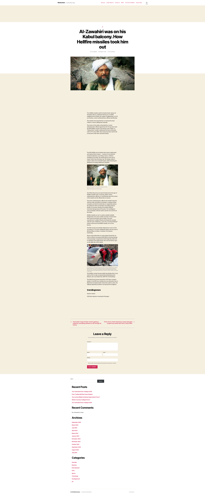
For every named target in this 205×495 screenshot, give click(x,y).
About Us (103, 2)
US (102, 26)
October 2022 (75, 444)
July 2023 (74, 428)
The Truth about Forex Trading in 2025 (82, 391)
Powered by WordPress (86, 492)
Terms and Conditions (130, 2)
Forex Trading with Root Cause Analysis (82, 394)
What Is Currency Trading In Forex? (81, 399)
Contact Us (117, 2)
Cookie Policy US (110, 2)
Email (104, 352)
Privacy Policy (139, 2)
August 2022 (75, 450)
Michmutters (61, 2)
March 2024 (75, 425)
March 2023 (75, 433)
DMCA (122, 2)
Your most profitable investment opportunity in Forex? (86, 397)
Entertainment (75, 468)
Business (74, 465)
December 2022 (76, 439)
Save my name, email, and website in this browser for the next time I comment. (102, 363)
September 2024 (76, 422)
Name (88, 352)
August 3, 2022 (103, 51)
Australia (74, 462)
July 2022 (74, 452)
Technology (75, 476)
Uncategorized (76, 479)
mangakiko (95, 51)
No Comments (112, 51)
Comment (89, 341)
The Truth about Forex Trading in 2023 (82, 402)
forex (73, 470)
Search (71, 378)
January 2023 (75, 436)
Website (88, 357)
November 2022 (76, 441)
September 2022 (76, 447)
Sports (73, 473)
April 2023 (74, 430)
